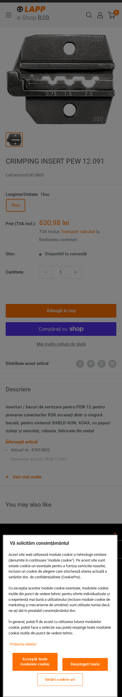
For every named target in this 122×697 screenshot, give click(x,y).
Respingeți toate (85, 664)
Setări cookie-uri (60, 679)
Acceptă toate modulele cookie (35, 661)
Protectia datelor (23, 644)
